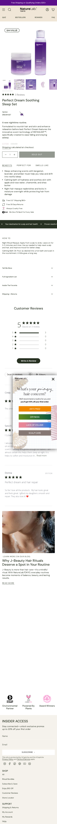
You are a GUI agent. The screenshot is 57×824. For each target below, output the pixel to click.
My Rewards (7, 817)
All (3, 774)
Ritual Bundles (8, 779)
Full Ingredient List (9, 277)
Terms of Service (23, 759)
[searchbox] (16, 374)
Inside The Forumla (9, 285)
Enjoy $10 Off (7, 788)
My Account (7, 812)
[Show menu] (3, 9)
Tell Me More (7, 268)
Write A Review (28, 360)
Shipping (6, 147)
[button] (35, 410)
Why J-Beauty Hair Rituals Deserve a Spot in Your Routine (26, 562)
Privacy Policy (7, 759)
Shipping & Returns (10, 807)
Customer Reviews (10, 793)
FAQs (4, 821)
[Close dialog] (53, 379)
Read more (42, 455)
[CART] (53, 9)
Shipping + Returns (9, 294)
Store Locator (8, 798)
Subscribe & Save (9, 784)
